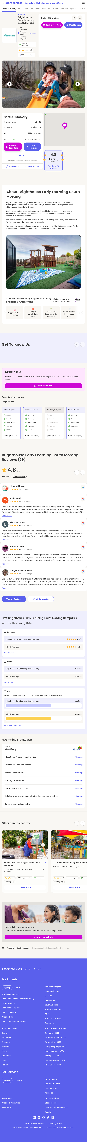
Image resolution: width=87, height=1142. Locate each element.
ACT (47, 1014)
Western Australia (53, 1009)
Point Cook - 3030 (53, 1065)
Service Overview (52, 1083)
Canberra (6, 1055)
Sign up (7, 987)
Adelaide (6, 1046)
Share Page (14, 166)
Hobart (5, 1065)
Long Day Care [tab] (8, 402)
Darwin (5, 1060)
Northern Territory (53, 1018)
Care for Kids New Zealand (56, 1107)
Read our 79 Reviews (53, 167)
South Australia (51, 1005)
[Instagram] (52, 1117)
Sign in (17, 987)
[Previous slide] (7, 845)
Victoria (10, 948)
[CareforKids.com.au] (12, 969)
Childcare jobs (51, 1103)
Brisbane (6, 1042)
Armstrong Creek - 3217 (55, 1037)
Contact (37, 969)
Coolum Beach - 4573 (54, 1051)
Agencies (49, 1093)
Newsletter (7, 1107)
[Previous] (9, 84)
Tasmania (49, 1023)
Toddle (48, 1112)
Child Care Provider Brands (14, 1021)
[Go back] (3, 2)
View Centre (25, 887)
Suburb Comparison (69, 9)
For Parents (10, 979)
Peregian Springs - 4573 (55, 1046)
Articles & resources (11, 1103)
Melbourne (6, 1037)
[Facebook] (38, 1117)
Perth (4, 1051)
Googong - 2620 (52, 1033)
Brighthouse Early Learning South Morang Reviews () (40, 457)
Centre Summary (9, 9)
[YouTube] (43, 1117)
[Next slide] (81, 312)
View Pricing (8, 682)
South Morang (23, 948)
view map (32, 33)
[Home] (3, 948)
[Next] (77, 84)
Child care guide (9, 1012)
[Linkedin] (34, 1117)
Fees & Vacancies (42, 9)
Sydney (5, 1033)
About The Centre (25, 9)
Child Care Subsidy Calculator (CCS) (18, 998)
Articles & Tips (8, 1017)
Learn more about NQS (13, 725)
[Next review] (82, 472)
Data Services (51, 1088)
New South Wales (52, 991)
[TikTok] (48, 1117)
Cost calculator (9, 1003)
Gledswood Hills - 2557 (55, 1060)
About (27, 969)
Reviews (55, 9)
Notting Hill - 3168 (52, 1055)
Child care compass (11, 1008)
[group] (25, 844)
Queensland (50, 1000)
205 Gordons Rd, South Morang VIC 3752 (68, 866)
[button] (10, 856)
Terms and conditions (34, 1123)
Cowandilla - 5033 (53, 1042)
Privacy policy (56, 1123)
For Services (10, 1072)
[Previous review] (76, 472)
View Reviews (9, 653)
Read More (7, 515)
